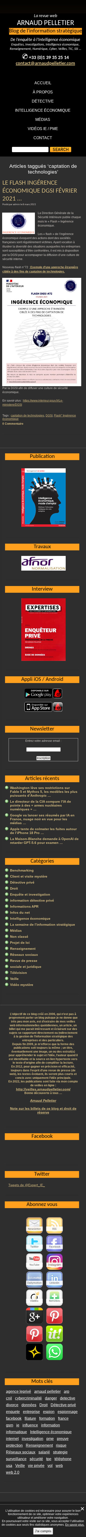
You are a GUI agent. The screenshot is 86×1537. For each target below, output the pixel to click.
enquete (13, 1412)
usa (9, 1466)
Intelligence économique (42, 110)
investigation (32, 1439)
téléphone (62, 1459)
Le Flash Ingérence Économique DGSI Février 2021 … (39, 191)
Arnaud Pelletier (43, 1100)
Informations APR (24, 906)
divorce (12, 1405)
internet (12, 1439)
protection (14, 1445)
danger (51, 1398)
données (29, 1405)
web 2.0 (12, 1472)
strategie (60, 1452)
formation (47, 1418)
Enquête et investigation (30, 894)
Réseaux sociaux (24, 955)
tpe (48, 1459)
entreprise (31, 1412)
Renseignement (23, 949)
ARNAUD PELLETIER (45, 23)
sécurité (36, 1459)
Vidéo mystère (21, 985)
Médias (42, 119)
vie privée (36, 1466)
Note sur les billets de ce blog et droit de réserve (43, 1110)
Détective (43, 101)
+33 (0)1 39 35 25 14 (49, 57)
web (59, 1466)
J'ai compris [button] (43, 1531)
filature (30, 1418)
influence (30, 1425)
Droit (14, 888)
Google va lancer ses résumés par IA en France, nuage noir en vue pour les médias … (42, 819)
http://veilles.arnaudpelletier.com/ (43, 1089)
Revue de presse (23, 961)
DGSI (49, 415)
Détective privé (22, 882)
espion (48, 1412)
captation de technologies (27, 415)
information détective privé (32, 900)
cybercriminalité (28, 1398)
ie (17, 1425)
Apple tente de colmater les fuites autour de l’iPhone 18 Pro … (43, 831)
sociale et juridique (25, 967)
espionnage (68, 1412)
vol (50, 1466)
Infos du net (20, 912)
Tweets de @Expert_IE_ (26, 1185)
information (50, 1425)
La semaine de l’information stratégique (42, 924)
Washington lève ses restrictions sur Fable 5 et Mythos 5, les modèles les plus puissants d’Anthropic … (43, 791)
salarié (44, 1452)
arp (66, 1391)
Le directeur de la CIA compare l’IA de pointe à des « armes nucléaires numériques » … (40, 805)
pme (50, 1439)
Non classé (19, 936)
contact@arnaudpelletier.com (45, 63)
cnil (9, 1398)
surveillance (16, 1459)
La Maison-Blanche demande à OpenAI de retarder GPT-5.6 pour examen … (44, 841)
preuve (63, 1439)
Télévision (18, 973)
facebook (14, 1418)
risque (61, 1445)
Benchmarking (22, 870)
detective (67, 1398)
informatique (16, 1432)
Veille (14, 979)
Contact (42, 138)
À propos (43, 92)
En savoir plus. (74, 1524)
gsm (9, 1425)
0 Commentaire (12, 423)
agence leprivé (18, 1391)
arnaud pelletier (47, 1391)
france (63, 1418)
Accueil (42, 83)
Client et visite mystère (28, 876)
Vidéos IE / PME (43, 129)
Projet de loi (20, 942)
